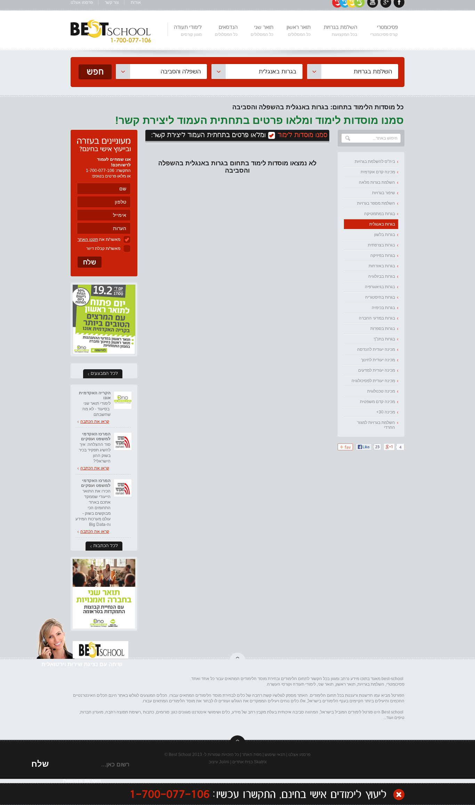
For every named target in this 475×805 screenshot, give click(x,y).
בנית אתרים (242, 761)
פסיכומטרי (384, 30)
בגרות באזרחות (382, 265)
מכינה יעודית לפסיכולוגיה (373, 380)
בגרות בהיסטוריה (380, 297)
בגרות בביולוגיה (381, 276)
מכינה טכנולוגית (381, 391)
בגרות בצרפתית (381, 245)
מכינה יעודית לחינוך (378, 359)
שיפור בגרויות (383, 192)
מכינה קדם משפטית (377, 401)
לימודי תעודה (188, 30)
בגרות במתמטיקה (379, 213)
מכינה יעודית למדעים (376, 370)
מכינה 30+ (385, 412)
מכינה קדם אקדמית (378, 171)
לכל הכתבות (105, 545)
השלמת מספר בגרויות (376, 203)
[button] (352, 71)
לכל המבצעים (104, 373)
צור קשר (112, 3)
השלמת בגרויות (340, 30)
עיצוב (213, 761)
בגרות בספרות (382, 328)
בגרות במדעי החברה (377, 318)
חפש (95, 71)
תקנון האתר (88, 239)
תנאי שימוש (275, 754)
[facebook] (399, 6)
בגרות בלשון (384, 234)
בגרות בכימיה (383, 307)
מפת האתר (251, 754)
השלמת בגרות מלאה (377, 182)
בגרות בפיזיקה (382, 255)
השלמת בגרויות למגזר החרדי (376, 425)
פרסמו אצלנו (82, 3)
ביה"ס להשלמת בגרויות (375, 161)
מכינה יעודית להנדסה (376, 349)
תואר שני (262, 30)
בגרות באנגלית (382, 224)
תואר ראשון (299, 30)
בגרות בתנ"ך (384, 339)
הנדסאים (226, 30)
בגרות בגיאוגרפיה (380, 286)
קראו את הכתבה (94, 421)
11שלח (90, 262)
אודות (136, 3)
